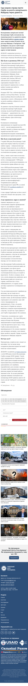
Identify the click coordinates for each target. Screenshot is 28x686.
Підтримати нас (5, 620)
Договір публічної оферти (7, 584)
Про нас (3, 615)
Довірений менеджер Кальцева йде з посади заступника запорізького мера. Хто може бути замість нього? (12, 520)
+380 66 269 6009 (10, 582)
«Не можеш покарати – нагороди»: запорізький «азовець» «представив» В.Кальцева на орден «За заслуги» (14, 539)
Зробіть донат (4, 629)
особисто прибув (16, 187)
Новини (3, 597)
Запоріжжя (6, 385)
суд (13, 385)
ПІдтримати (14, 558)
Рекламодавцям (5, 622)
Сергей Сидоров (6, 16)
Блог (2, 612)
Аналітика (3, 600)
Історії (2, 610)
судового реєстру (20, 352)
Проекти (3, 607)
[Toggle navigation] (25, 2)
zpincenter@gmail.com (10, 580)
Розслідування (4, 602)
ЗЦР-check (3, 605)
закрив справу (19, 39)
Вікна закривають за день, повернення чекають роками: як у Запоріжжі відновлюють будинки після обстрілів (13, 501)
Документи (3, 617)
